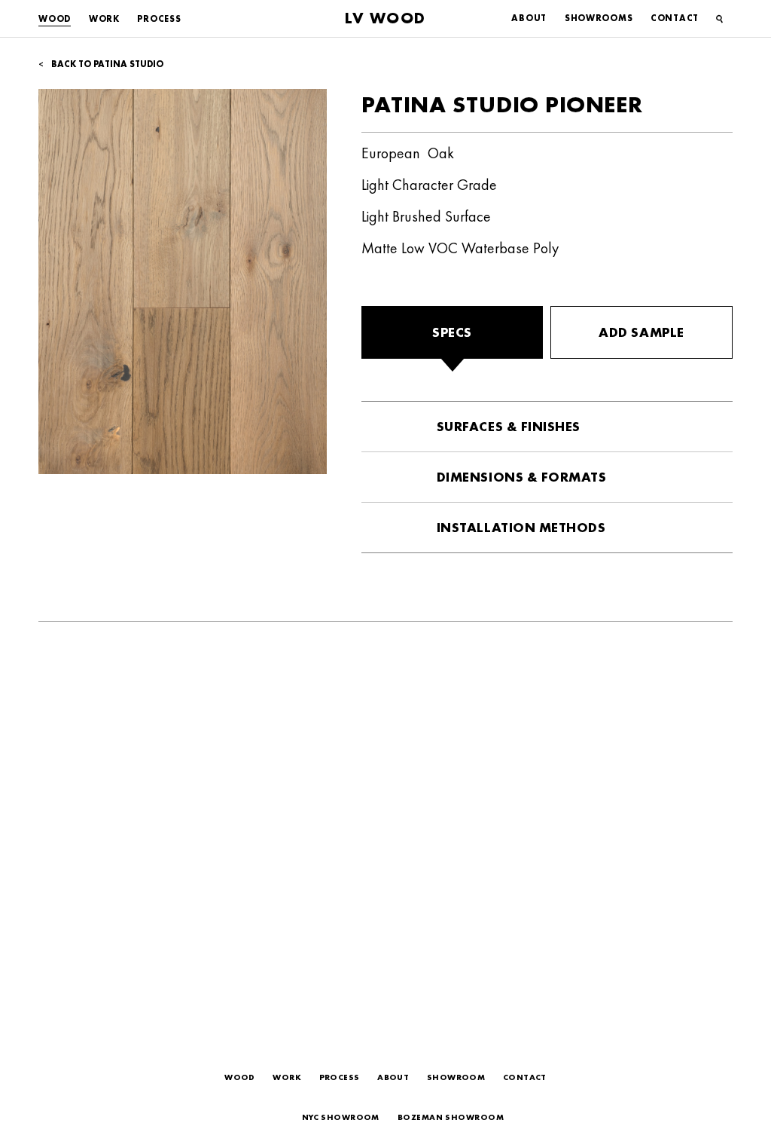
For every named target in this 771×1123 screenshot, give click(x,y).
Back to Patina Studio (106, 64)
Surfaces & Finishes (509, 426)
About (529, 18)
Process (159, 19)
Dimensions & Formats (522, 476)
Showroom (456, 1077)
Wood (54, 19)
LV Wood (385, 18)
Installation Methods (521, 527)
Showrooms (598, 18)
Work (104, 19)
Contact (675, 18)
